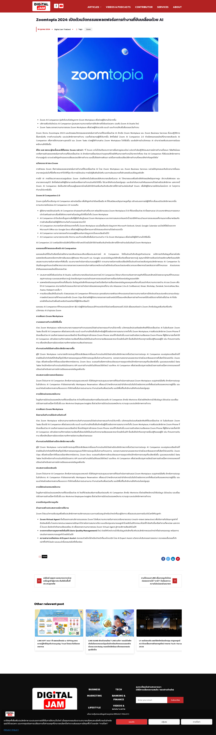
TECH (44, 556)
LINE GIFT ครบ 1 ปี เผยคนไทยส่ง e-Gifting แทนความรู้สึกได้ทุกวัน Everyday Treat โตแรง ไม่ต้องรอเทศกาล (58, 643)
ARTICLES (93, 7)
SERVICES (162, 7)
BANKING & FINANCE (118, 697)
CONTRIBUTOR (144, 7)
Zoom (88, 29)
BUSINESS (94, 689)
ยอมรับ (131, 721)
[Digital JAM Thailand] (41, 6)
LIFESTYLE (94, 707)
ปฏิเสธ (164, 721)
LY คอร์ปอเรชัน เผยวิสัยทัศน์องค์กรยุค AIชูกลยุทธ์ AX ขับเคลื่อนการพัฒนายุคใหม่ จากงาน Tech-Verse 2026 (160, 643)
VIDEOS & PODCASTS (118, 7)
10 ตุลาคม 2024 (44, 29)
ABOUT (177, 7)
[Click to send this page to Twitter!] (168, 559)
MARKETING (94, 696)
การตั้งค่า (196, 721)
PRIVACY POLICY (11, 730)
